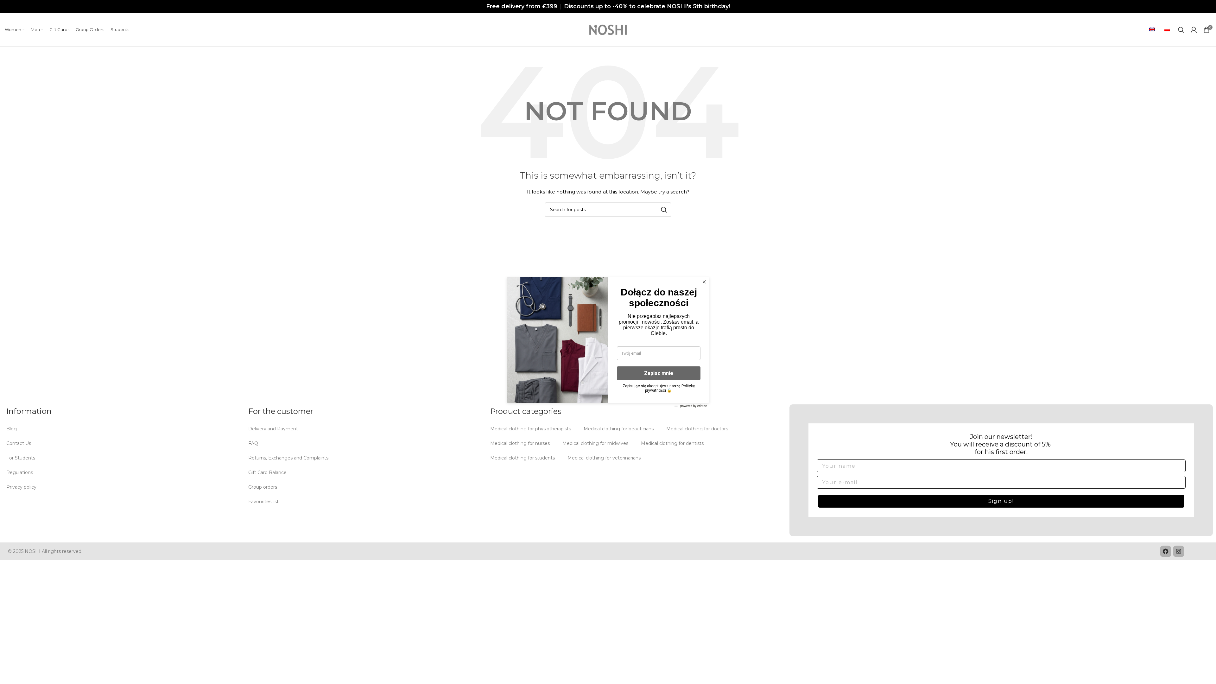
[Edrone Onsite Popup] (608, 342)
